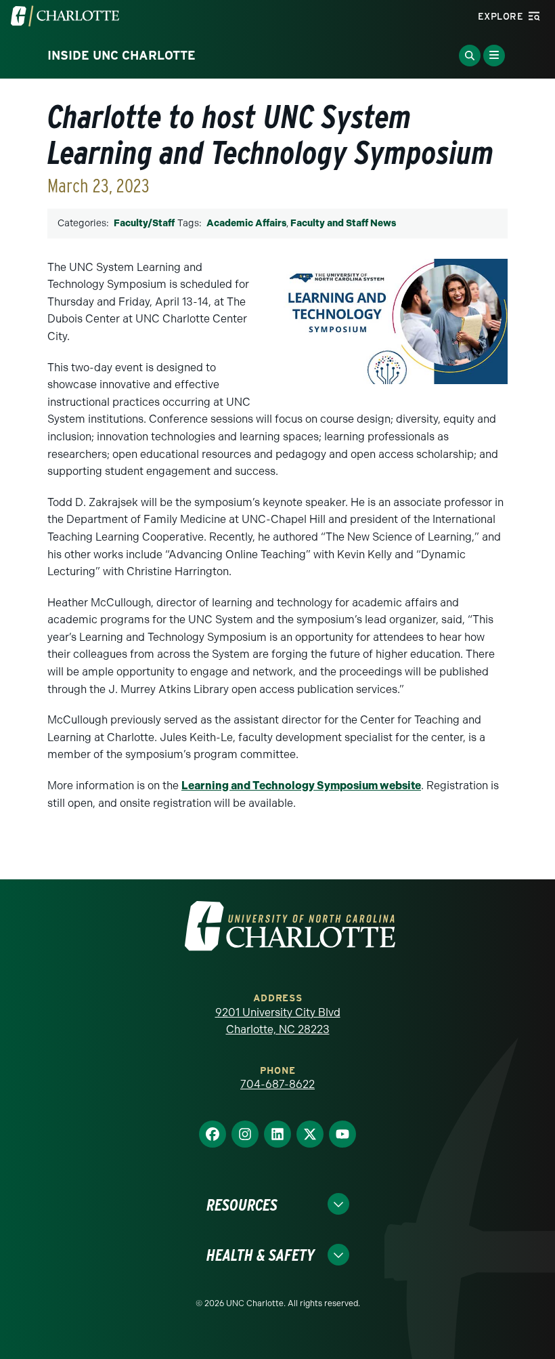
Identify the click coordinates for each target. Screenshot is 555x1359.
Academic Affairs (246, 223)
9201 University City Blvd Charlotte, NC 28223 (277, 1021)
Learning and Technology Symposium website (301, 785)
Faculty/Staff (144, 223)
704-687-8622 (277, 1084)
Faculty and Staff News (343, 223)
